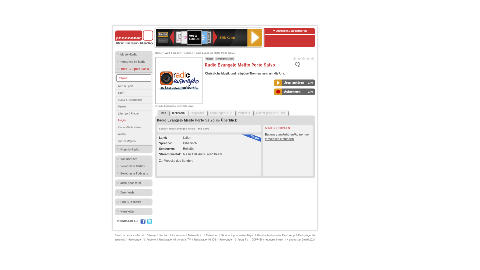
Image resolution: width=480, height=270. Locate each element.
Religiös (122, 78)
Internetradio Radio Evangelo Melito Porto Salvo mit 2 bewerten (299, 58)
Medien (122, 106)
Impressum (178, 235)
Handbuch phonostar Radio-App (276, 235)
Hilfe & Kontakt (130, 202)
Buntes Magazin (127, 141)
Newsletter (127, 211)
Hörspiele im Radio (132, 62)
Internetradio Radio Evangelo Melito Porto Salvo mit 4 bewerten (308, 58)
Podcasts (244, 113)
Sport (121, 92)
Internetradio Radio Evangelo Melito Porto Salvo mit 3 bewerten (304, 58)
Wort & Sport (125, 86)
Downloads (127, 192)
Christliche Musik (225, 58)
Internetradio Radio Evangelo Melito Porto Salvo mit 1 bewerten (294, 58)
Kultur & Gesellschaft (130, 100)
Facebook (143, 221)
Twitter (149, 221)
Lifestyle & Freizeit (128, 113)
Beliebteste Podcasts (134, 173)
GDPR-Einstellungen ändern (268, 239)
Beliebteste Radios (132, 166)
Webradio (178, 113)
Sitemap (151, 235)
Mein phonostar (130, 183)
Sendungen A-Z (221, 113)
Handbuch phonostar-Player (237, 235)
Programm (197, 113)
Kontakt (164, 235)
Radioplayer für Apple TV (234, 239)
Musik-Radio (128, 54)
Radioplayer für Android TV (175, 239)
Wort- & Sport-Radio (134, 69)
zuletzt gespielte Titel (270, 113)
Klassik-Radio (129, 149)
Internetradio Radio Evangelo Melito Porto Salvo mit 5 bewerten (312, 58)
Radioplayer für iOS (205, 239)
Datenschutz (195, 235)
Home (158, 53)
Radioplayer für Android (142, 239)
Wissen (122, 134)
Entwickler (212, 235)
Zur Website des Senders (176, 160)
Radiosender (128, 159)
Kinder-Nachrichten (129, 127)
